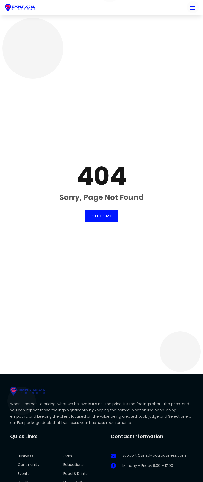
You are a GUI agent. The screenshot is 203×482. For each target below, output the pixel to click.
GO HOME (101, 216)
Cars (67, 455)
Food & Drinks (75, 473)
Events (24, 473)
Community (28, 464)
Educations (73, 464)
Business (25, 455)
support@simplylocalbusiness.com (154, 455)
